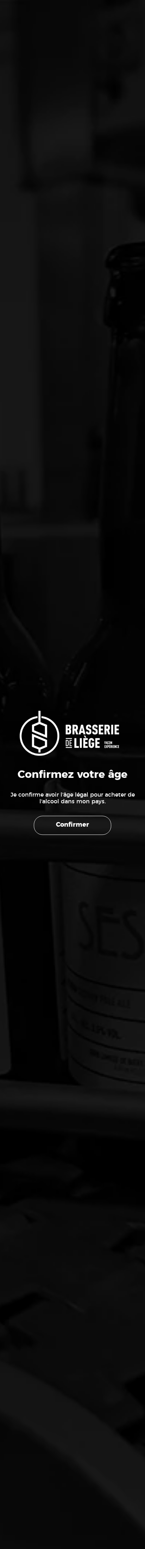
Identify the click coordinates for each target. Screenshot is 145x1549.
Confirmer (72, 825)
